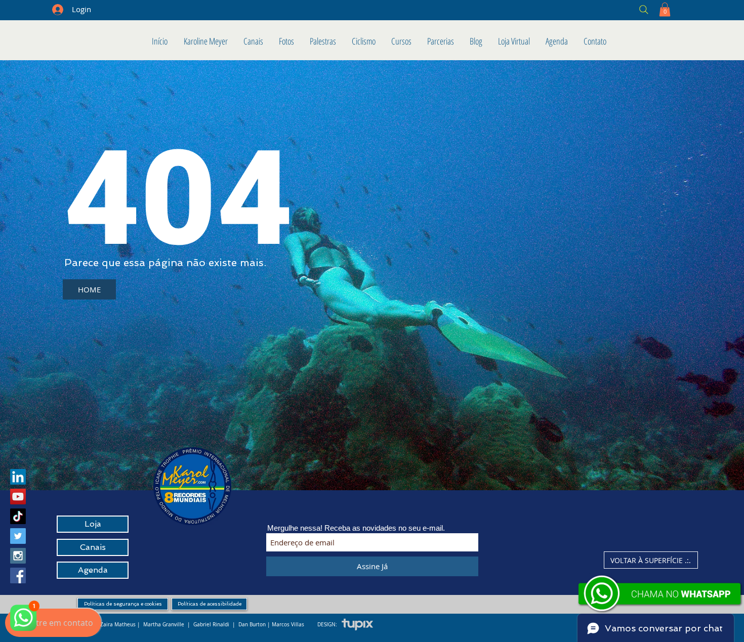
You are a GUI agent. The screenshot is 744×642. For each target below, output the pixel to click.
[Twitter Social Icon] (18, 536)
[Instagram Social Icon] (18, 556)
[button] (665, 9)
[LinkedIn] (18, 477)
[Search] (570, 9)
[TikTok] (18, 516)
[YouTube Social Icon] (18, 496)
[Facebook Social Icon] (18, 575)
